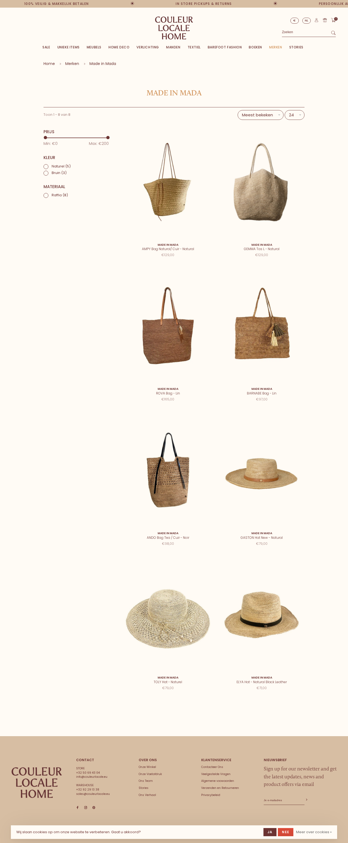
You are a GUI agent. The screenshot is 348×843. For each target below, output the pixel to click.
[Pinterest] (93, 808)
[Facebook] (77, 808)
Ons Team (146, 781)
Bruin (59, 172)
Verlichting (147, 47)
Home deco (118, 47)
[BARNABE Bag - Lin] (261, 326)
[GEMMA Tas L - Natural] (261, 182)
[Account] (316, 21)
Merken (275, 47)
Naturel (61, 166)
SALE (46, 47)
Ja (270, 832)
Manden (173, 47)
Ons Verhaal (147, 795)
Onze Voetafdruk (150, 774)
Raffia (60, 195)
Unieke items (68, 47)
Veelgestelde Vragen (216, 774)
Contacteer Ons (212, 767)
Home (49, 63)
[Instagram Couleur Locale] (85, 808)
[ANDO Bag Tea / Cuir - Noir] (168, 470)
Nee (285, 832)
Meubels (94, 47)
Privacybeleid (210, 795)
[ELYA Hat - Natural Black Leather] (261, 615)
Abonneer (306, 800)
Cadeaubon (324, 20)
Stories (296, 47)
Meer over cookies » (314, 832)
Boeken (255, 47)
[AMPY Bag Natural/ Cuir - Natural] (168, 182)
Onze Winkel (147, 767)
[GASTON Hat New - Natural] (261, 470)
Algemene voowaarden (217, 781)
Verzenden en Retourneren (220, 788)
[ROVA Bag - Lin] (168, 326)
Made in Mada (102, 63)
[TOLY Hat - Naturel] (168, 615)
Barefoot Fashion (225, 47)
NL (307, 20)
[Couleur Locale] (37, 783)
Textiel (194, 47)
